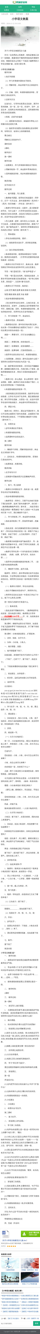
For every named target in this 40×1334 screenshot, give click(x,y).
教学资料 (19, 14)
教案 (27, 14)
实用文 (6, 10)
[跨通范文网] (20, 2)
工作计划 (33, 10)
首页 (6, 7)
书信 (33, 7)
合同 (20, 7)
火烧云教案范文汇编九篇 (30, 1296)
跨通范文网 (17, 1331)
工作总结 (20, 10)
